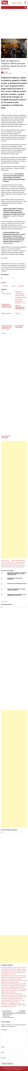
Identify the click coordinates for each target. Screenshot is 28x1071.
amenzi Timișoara (5, 562)
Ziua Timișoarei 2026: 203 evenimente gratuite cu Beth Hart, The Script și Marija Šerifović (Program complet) (13, 1000)
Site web (3, 1057)
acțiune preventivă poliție (18, 560)
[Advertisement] (14, 24)
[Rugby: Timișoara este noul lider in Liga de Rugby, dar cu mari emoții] (3, 596)
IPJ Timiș (19, 563)
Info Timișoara (14, 1067)
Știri (8, 560)
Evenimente (4, 560)
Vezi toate (5, 601)
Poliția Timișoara (11, 567)
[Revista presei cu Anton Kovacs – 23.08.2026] (3, 580)
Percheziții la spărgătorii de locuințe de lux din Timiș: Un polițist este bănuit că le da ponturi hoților (14, 980)
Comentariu (4, 1029)
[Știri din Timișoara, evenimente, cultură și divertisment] (5, 5)
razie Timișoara (20, 567)
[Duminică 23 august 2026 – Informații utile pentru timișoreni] (3, 591)
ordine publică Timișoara (11, 565)
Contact (20, 3)
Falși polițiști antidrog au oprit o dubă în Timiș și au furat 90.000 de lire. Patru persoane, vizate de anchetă (13, 969)
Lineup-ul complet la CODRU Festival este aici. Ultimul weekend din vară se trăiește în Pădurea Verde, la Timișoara (14, 990)
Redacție (6, 72)
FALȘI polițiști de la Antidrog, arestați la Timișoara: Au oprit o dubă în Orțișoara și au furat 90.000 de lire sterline (13, 972)
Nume (3, 1047)
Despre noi (14, 3)
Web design (5, 1067)
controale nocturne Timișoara (8, 563)
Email (3, 1052)
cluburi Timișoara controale (18, 562)
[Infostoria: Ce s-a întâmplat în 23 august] (3, 586)
